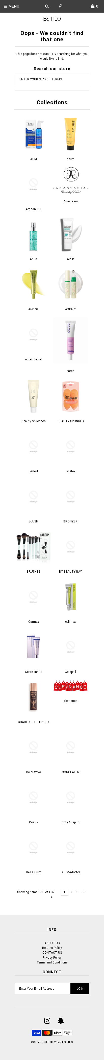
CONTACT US (52, 952)
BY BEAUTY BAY (70, 571)
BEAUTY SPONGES (71, 421)
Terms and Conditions (52, 962)
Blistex (70, 471)
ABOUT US (52, 943)
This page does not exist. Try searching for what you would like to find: (52, 56)
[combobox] (52, 79)
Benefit (33, 471)
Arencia (33, 309)
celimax (70, 621)
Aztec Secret (33, 359)
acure (70, 159)
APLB (70, 259)
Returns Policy (52, 948)
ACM (33, 159)
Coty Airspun (70, 822)
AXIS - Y (70, 309)
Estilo (52, 19)
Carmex (33, 621)
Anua (33, 259)
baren (70, 371)
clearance (70, 701)
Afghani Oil (33, 209)
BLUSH (33, 521)
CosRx (33, 822)
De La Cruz (33, 872)
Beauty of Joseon (33, 421)
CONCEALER (70, 772)
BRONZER (70, 521)
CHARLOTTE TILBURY (33, 722)
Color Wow (33, 772)
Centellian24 (33, 672)
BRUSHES (33, 571)
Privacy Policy (52, 957)
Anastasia (70, 201)
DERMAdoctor (70, 872)
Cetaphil (70, 672)
